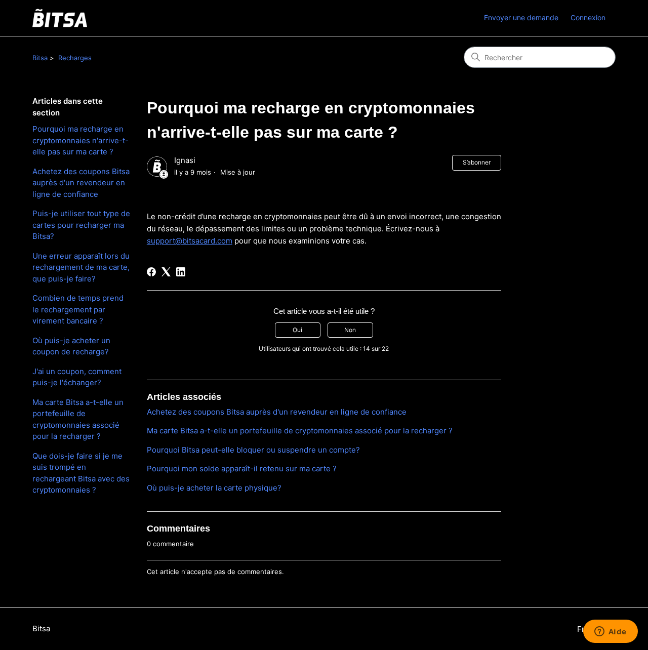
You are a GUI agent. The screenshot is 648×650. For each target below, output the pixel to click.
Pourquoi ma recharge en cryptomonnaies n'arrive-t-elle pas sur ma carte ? (80, 140)
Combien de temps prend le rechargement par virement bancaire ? (78, 309)
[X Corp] (166, 271)
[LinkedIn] (180, 271)
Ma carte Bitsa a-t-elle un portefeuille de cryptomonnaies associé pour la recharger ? (78, 419)
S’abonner (477, 162)
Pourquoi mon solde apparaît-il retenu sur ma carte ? (242, 468)
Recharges (75, 58)
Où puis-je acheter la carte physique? (214, 488)
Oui (297, 330)
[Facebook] (151, 271)
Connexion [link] (588, 17)
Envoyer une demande (521, 17)
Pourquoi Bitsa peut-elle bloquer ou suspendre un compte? (253, 450)
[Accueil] (59, 18)
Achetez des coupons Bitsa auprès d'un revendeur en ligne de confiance (81, 183)
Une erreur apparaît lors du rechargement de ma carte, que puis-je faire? (81, 267)
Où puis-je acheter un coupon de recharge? (71, 346)
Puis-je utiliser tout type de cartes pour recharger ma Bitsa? (81, 225)
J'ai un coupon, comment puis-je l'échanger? (77, 377)
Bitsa (40, 58)
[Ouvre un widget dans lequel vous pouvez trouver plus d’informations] (610, 632)
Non (350, 330)
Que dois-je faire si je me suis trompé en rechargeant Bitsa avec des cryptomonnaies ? (81, 473)
